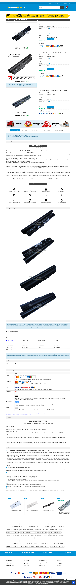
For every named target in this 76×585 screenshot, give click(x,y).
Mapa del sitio (59, 565)
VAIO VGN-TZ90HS (25, 347)
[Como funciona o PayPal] (61, 573)
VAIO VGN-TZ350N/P (9, 345)
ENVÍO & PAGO (47, 130)
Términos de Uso (10, 563)
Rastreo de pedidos (52, 3)
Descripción (15, 130)
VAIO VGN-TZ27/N (41, 342)
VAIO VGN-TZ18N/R (9, 342)
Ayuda (69, 3)
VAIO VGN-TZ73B (9, 347)
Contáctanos (65, 3)
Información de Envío (43, 560)
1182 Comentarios (50, 70)
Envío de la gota (43, 563)
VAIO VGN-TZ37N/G (25, 345)
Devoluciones (42, 565)
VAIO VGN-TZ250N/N (25, 342)
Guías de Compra (26, 560)
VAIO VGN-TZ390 (56, 345)
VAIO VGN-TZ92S (41, 347)
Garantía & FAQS (59, 130)
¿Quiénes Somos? (59, 3)
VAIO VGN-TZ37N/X (41, 345)
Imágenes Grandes (22, 45)
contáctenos (19, 327)
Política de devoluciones (28, 563)
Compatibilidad (35, 130)
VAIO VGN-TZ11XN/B (41, 340)
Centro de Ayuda (59, 560)
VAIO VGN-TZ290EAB (57, 342)
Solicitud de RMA (26, 565)
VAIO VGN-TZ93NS (57, 347)
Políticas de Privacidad (10, 565)
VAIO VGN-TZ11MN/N (25, 340)
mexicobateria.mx (20, 580)
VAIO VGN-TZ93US (9, 349)
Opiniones (24, 130)
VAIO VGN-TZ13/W (57, 340)
